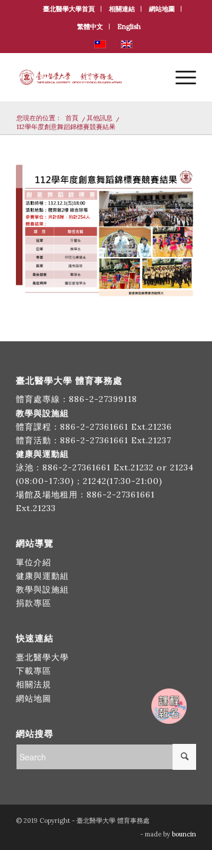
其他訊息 (99, 118)
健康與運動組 (42, 576)
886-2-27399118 (103, 399)
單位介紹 (33, 562)
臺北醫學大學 (42, 657)
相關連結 (122, 9)
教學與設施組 (44, 589)
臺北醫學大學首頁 (69, 9)
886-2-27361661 (94, 426)
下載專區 (33, 670)
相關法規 (33, 684)
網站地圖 (162, 9)
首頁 (71, 118)
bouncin (184, 834)
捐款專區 (33, 603)
